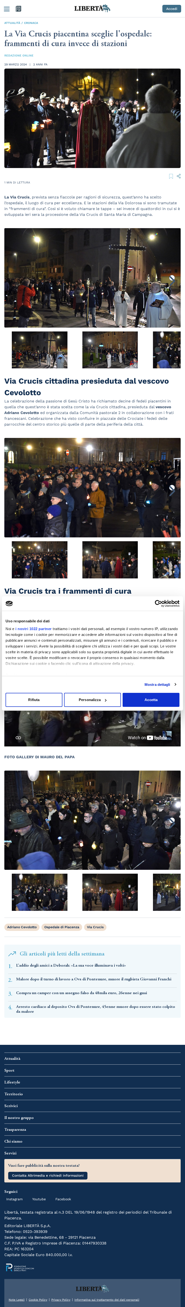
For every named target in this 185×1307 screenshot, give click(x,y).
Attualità (12, 23)
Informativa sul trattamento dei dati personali (106, 1299)
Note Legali (17, 1299)
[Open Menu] (7, 9)
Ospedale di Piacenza (61, 927)
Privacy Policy (60, 1299)
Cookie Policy (38, 1299)
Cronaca (31, 23)
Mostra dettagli (157, 684)
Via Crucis (95, 927)
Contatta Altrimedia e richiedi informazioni (48, 1175)
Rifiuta (34, 700)
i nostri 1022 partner (33, 629)
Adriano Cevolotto (22, 927)
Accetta (151, 700)
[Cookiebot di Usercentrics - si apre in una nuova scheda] (158, 603)
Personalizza (90, 700)
